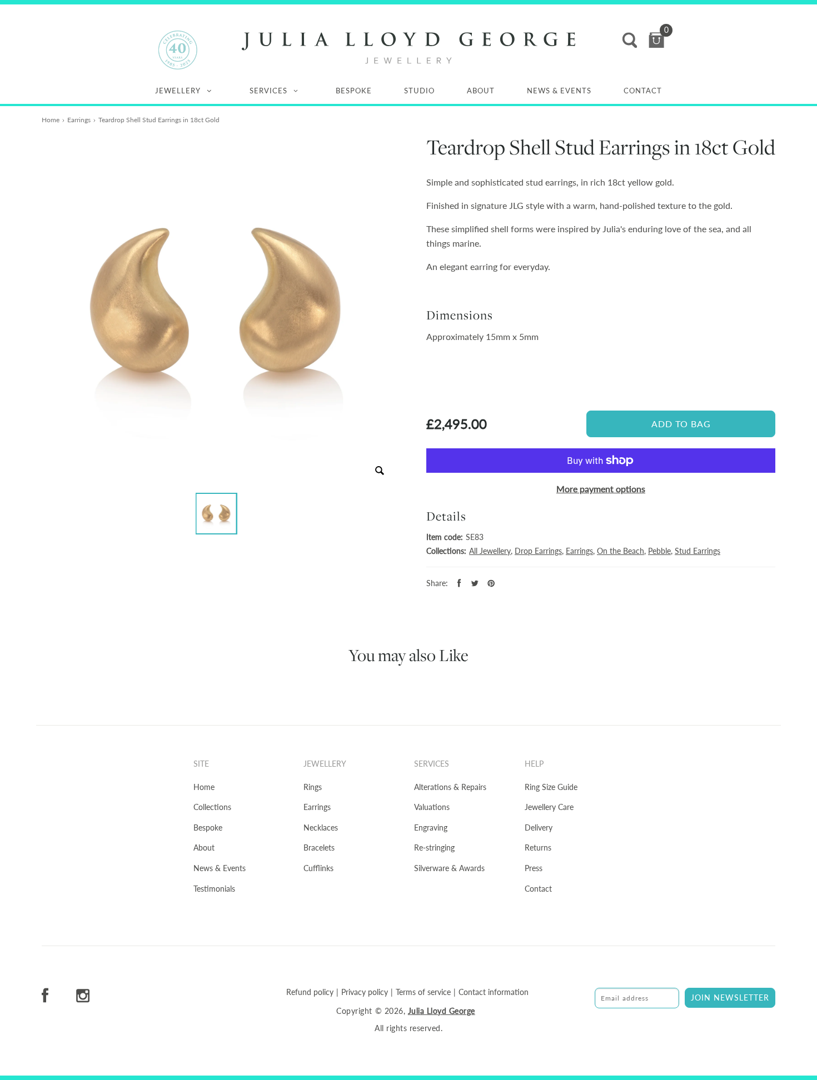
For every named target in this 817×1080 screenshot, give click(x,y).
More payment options (600, 488)
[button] (216, 513)
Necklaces (320, 827)
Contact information (494, 992)
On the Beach (620, 551)
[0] (656, 40)
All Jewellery (490, 551)
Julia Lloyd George (441, 1011)
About (481, 90)
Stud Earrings (697, 551)
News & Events (559, 90)
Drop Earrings (538, 551)
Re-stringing (434, 847)
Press (533, 868)
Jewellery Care (549, 807)
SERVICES (268, 90)
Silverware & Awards (449, 868)
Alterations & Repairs (450, 787)
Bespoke (354, 90)
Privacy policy (364, 992)
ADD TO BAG (681, 423)
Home (50, 120)
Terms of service (423, 992)
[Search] (629, 40)
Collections (212, 807)
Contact (643, 90)
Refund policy (309, 992)
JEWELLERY (178, 90)
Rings (312, 787)
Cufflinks (318, 868)
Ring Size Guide (551, 787)
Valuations (432, 807)
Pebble (659, 551)
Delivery (538, 827)
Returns (538, 847)
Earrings (79, 120)
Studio (419, 90)
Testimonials (214, 888)
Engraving (430, 827)
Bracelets (319, 847)
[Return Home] (408, 48)
